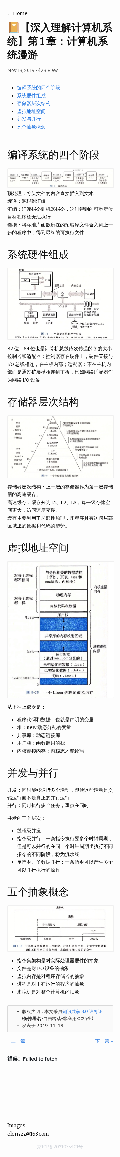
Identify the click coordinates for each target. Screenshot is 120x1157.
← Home (17, 13)
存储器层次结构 (34, 103)
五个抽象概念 (31, 127)
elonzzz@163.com (28, 1134)
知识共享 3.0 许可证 (82, 1011)
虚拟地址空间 (31, 111)
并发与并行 (29, 119)
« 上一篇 (16, 1041)
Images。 (18, 1125)
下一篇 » (104, 1041)
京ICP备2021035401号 (60, 1147)
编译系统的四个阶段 (38, 88)
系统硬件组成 (31, 96)
